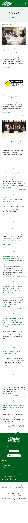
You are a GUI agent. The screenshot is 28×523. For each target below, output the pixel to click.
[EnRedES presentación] (14, 400)
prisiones (18, 308)
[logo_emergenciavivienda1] (14, 74)
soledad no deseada (22, 161)
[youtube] (7, 479)
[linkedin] (15, 479)
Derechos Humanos (9, 114)
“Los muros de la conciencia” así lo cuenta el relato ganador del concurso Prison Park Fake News (13, 228)
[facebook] (2, 479)
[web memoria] (14, 347)
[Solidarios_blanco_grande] (7, 1)
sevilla (25, 276)
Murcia (19, 215)
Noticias (7, 24)
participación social (12, 69)
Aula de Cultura (11, 425)
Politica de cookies (11, 476)
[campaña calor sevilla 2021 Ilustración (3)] (14, 251)
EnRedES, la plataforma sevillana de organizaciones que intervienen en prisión (13, 407)
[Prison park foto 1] (14, 314)
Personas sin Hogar (16, 115)
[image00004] (14, 120)
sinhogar (20, 189)
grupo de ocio (14, 215)
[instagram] (10, 479)
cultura (16, 189)
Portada (3, 24)
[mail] (13, 479)
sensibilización (23, 308)
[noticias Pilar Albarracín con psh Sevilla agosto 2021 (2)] (14, 168)
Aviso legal (17, 474)
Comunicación (5, 384)
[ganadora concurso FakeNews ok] (14, 221)
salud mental (23, 215)
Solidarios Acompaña (16, 162)
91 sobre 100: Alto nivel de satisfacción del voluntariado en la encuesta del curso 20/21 (13, 51)
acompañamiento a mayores (11, 161)
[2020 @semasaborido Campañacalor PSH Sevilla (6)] (14, 27)
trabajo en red (23, 115)
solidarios (19, 69)
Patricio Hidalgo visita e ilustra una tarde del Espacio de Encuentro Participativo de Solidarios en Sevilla (13, 258)
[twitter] (5, 479)
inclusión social (23, 114)
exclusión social (16, 114)
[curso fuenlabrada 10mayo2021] (14, 374)
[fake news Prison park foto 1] (14, 281)
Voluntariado (23, 69)
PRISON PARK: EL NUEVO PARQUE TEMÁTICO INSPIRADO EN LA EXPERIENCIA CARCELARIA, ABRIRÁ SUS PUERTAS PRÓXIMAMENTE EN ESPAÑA (13, 322)
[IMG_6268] (14, 195)
